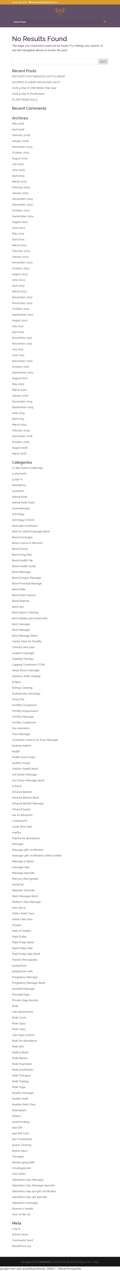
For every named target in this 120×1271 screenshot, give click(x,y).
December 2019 (22, 401)
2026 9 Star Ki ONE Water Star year (34, 87)
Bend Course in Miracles (27, 543)
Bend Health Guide (24, 566)
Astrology (18, 514)
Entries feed (20, 1234)
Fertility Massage (23, 716)
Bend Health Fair (22, 560)
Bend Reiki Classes (24, 595)
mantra (16, 832)
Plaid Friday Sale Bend (26, 953)
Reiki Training (20, 1081)
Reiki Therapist (21, 1075)
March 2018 (19, 453)
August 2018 (19, 447)
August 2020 (20, 378)
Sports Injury (20, 1150)
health (16, 751)
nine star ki (18, 907)
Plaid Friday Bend (23, 942)
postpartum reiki (22, 971)
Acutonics (18, 490)
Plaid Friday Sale (22, 948)
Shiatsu (16, 1116)
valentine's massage (25, 1202)
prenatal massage (23, 988)
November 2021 (22, 343)
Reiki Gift (18, 1046)
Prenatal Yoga (20, 994)
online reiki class (22, 919)
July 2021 (17, 349)
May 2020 (18, 384)
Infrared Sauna (21, 809)
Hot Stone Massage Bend (28, 780)
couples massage (23, 653)
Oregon (17, 925)
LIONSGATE (19, 820)
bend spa (18, 606)
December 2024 (22, 198)
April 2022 (18, 332)
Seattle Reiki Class (24, 1104)
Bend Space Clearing (25, 612)
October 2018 (20, 441)
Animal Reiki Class (23, 502)
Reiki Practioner (22, 1063)
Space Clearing (21, 1144)
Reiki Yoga (18, 1087)
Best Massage (21, 629)
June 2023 (18, 279)
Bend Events (20, 548)
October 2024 (20, 210)
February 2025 (21, 187)
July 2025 (18, 164)
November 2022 (22, 303)
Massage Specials (23, 872)
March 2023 (19, 291)
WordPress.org (21, 1246)
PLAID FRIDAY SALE (24, 99)
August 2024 (20, 222)
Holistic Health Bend (25, 768)
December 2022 (22, 297)
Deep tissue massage (26, 670)
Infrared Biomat (22, 791)
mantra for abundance (26, 838)
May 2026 (18, 123)
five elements (21, 728)
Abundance (19, 485)
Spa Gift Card (20, 1133)
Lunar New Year (22, 826)
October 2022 (20, 308)
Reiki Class (19, 1023)
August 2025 (20, 158)
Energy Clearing (22, 687)
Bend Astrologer (22, 537)
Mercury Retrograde (25, 878)
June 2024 (18, 227)
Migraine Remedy (23, 890)
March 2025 (19, 181)
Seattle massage (23, 1092)
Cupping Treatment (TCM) (28, 664)
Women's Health (22, 1208)
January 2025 (20, 193)
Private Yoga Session (25, 1000)
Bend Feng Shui (22, 554)
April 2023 (18, 285)
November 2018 (22, 436)
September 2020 (23, 372)
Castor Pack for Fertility (27, 641)
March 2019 (19, 424)
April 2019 (18, 418)
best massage (21, 624)
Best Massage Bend (24, 635)
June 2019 (18, 413)
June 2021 (18, 355)
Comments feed (22, 1240)
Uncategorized (21, 1168)
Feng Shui (18, 699)
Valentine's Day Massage (27, 1179)
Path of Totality (21, 930)
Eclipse (16, 682)
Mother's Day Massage (26, 901)
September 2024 (23, 216)
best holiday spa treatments (30, 618)
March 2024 (19, 245)
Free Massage (21, 734)
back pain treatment (24, 525)
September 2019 (22, 407)
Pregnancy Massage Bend (28, 982)
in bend (16, 786)
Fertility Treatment (24, 722)
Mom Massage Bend (25, 896)
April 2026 (18, 129)
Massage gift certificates (27, 849)
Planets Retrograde (24, 959)
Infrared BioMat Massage (28, 803)
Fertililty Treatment (24, 705)
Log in (16, 1228)
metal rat (18, 884)
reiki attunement (22, 1011)
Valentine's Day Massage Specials (33, 1185)
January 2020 (20, 395)
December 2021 (22, 337)
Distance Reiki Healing (26, 676)
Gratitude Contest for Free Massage (35, 739)
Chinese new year (23, 647)
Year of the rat (21, 1214)
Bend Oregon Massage (26, 577)
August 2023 (20, 274)
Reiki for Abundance (24, 1040)
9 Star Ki (17, 479)
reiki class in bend (23, 1035)
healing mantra (21, 745)
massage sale (21, 867)
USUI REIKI (19, 1173)
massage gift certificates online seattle (37, 855)
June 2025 (18, 169)
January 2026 (20, 141)
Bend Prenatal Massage (27, 583)
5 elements (19, 473)
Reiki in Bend (20, 1052)
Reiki (15, 1006)
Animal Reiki (19, 496)
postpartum (19, 965)
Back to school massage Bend (31, 531)
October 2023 (20, 268)
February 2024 (21, 250)
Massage (17, 843)
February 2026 (21, 135)
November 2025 (22, 146)
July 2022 (18, 326)
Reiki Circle (19, 1017)
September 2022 (22, 314)
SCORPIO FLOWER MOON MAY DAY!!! (36, 82)
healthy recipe (21, 763)
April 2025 (18, 175)
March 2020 (19, 389)
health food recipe (23, 757)
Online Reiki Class (23, 913)
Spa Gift (17, 1127)
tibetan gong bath (23, 1162)
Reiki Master (20, 1058)
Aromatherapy (21, 508)
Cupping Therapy (23, 658)
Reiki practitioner (23, 1069)
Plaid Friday (19, 936)
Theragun (18, 1156)
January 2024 (20, 256)
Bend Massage (21, 571)
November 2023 (22, 262)
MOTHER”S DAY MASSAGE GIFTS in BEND (38, 76)
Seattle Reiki (20, 1098)
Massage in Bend (23, 861)
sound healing (20, 1121)
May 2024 (18, 233)
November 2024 (22, 204)
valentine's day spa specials (29, 1196)
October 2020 (20, 366)
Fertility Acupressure (25, 710)
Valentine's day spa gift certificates (34, 1191)
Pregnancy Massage (25, 977)
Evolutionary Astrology (26, 693)
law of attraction (22, 815)
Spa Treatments (22, 1139)
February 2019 (21, 430)
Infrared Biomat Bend (25, 797)
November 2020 (22, 361)
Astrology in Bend (23, 519)
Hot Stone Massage (24, 774)
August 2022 (20, 320)
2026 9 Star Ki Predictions (28, 93)
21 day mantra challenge (27, 467)
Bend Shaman (20, 600)
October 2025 (20, 152)
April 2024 (18, 239)
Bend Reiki (18, 589)
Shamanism (19, 1110)
